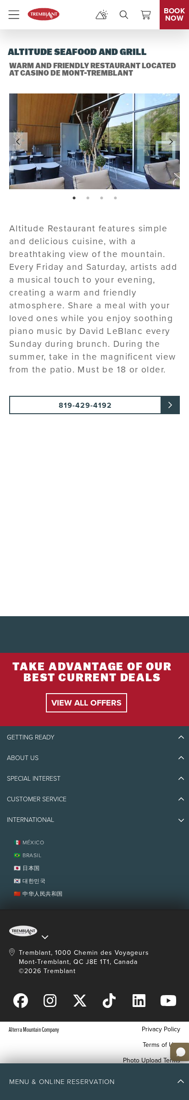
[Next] (170, 141)
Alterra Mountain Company (34, 1029)
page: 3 (102, 198)
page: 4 (116, 198)
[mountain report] (102, 15)
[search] (124, 15)
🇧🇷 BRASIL (27, 855)
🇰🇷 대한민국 (29, 881)
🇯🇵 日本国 (27, 868)
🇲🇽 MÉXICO (29, 842)
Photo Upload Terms (151, 1060)
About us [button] (23, 758)
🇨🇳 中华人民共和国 (38, 894)
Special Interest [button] (34, 778)
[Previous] (18, 141)
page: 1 (75, 198)
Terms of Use (161, 1045)
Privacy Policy (161, 1029)
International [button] (30, 820)
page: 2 (88, 198)
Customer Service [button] (37, 799)
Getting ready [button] (31, 737)
